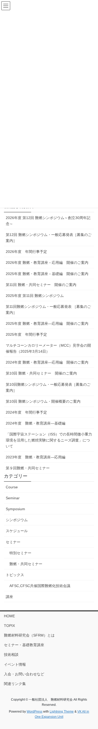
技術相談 (11, 654)
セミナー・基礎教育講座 (24, 645)
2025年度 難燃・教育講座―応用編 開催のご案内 (47, 323)
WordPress (34, 711)
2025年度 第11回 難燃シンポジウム (35, 296)
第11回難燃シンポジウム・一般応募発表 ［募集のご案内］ (48, 309)
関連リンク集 (15, 684)
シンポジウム (17, 520)
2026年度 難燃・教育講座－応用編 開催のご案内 (47, 262)
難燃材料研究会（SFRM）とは (29, 635)
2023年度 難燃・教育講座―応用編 (35, 457)
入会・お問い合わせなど (24, 674)
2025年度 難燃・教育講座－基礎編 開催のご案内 (47, 274)
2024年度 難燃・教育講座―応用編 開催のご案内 (47, 362)
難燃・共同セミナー (25, 564)
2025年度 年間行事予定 (26, 334)
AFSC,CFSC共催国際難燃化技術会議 (39, 586)
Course (12, 487)
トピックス (15, 575)
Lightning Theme (62, 711)
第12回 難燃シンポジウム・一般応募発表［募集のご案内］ (48, 238)
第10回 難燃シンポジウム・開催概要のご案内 (43, 401)
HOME (9, 616)
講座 (9, 597)
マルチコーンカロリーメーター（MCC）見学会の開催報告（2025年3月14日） (48, 348)
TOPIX (9, 626)
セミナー (13, 542)
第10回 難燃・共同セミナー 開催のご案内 (41, 373)
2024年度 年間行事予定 (26, 412)
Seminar (13, 498)
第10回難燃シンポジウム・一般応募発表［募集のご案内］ (48, 387)
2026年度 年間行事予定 (26, 252)
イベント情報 (15, 664)
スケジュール (17, 531)
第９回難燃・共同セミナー (28, 468)
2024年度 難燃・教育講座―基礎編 (35, 423)
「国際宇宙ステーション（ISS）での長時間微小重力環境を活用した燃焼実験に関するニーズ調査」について (49, 440)
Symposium (15, 509)
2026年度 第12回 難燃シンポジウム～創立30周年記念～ (48, 221)
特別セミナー (20, 553)
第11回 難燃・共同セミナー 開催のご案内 (41, 285)
